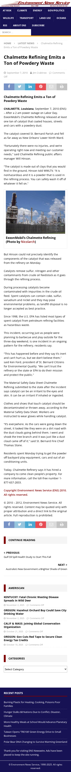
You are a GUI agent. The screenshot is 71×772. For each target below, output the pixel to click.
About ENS (19, 25)
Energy (37, 10)
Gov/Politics (56, 10)
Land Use (45, 18)
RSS (5, 25)
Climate (22, 10)
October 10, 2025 (14, 644)
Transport (27, 18)
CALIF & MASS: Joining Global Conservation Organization (32, 625)
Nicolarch (28, 242)
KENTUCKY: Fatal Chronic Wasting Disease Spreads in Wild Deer (31, 598)
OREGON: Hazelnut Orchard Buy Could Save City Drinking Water (35, 611)
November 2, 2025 (15, 605)
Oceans (61, 18)
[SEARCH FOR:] (15, 32)
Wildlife (8, 18)
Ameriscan (16, 588)
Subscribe (38, 25)
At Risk (7, 10)
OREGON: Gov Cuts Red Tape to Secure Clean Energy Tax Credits (33, 638)
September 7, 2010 (17, 72)
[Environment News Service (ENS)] (35, 4)
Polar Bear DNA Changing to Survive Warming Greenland (35, 741)
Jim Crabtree (40, 72)
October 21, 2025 (14, 631)
